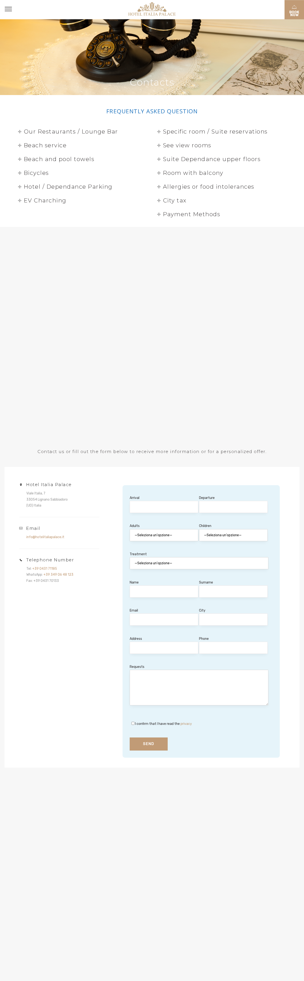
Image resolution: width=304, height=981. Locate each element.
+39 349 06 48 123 (58, 575)
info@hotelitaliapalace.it (45, 537)
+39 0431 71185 (44, 569)
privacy (186, 724)
